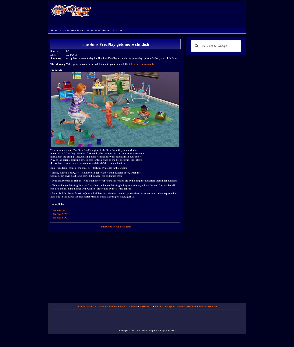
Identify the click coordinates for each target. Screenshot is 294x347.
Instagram (170, 306)
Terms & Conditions (107, 306)
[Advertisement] (170, 11)
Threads (181, 306)
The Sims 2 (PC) (60, 214)
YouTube (159, 306)
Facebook (144, 306)
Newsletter (117, 30)
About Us (91, 306)
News (61, 30)
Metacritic (213, 306)
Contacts (133, 306)
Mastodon (191, 306)
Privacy (123, 306)
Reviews (71, 30)
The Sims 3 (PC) (60, 218)
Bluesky (202, 306)
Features (81, 30)
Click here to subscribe (142, 64)
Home (71, 10)
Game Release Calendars (98, 30)
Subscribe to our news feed (116, 226)
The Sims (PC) (59, 210)
